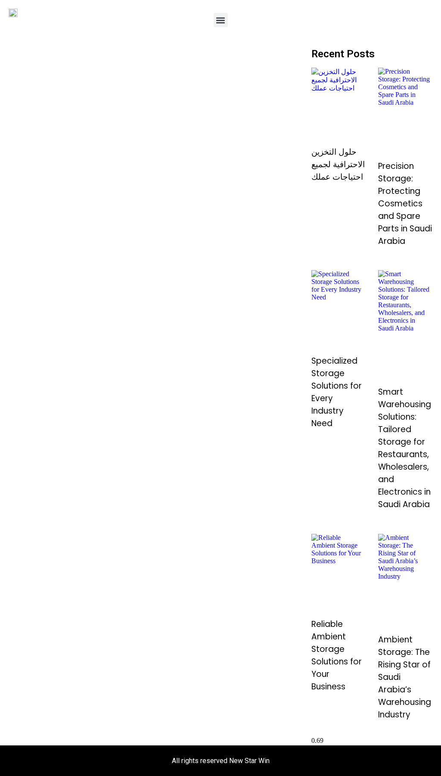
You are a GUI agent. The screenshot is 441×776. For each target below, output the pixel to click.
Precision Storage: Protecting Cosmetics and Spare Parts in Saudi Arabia (405, 203)
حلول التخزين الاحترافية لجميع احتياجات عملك (338, 164)
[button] (221, 20)
